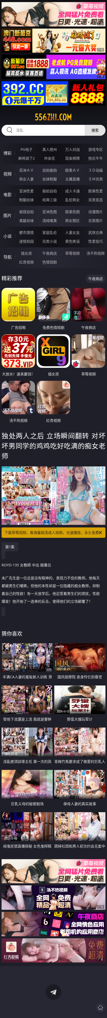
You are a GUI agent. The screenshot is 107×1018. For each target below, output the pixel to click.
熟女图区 (72, 220)
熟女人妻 (26, 179)
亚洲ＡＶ (26, 170)
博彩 (7, 153)
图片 (7, 215)
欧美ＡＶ (72, 170)
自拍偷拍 (49, 170)
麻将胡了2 (26, 158)
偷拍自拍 (49, 190)
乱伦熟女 (72, 199)
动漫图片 (95, 211)
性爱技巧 (95, 241)
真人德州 (49, 149)
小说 (7, 236)
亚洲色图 (49, 211)
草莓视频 (72, 253)
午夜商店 (49, 253)
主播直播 (72, 179)
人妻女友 (72, 232)
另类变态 (95, 199)
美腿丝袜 (26, 220)
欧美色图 (72, 211)
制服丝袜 (26, 199)
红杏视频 (26, 262)
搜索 (95, 130)
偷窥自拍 (26, 211)
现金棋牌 (72, 158)
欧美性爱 (95, 190)
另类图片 (95, 220)
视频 (7, 174)
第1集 (10, 546)
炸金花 (49, 158)
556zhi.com (53, 117)
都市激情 (26, 232)
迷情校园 (26, 241)
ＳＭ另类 (95, 179)
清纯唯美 (49, 220)
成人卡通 (72, 190)
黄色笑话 (72, 241)
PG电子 (26, 149)
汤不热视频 (95, 253)
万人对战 (72, 149)
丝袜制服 (49, 179)
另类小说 (49, 241)
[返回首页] (100, 1007)
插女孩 (26, 253)
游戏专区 (95, 149)
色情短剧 (49, 262)
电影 (7, 195)
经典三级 (49, 199)
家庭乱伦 (49, 232)
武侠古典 (95, 232)
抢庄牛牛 (95, 158)
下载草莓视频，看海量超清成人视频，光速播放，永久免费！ (53, 532)
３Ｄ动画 (95, 170)
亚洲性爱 (26, 190)
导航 (7, 257)
